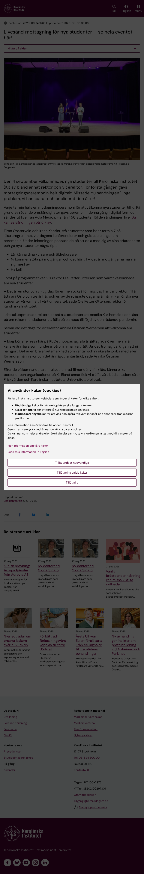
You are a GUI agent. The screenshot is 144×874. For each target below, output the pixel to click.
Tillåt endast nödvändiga (72, 463)
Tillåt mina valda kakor (72, 473)
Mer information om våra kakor (28, 446)
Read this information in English (28, 452)
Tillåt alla (72, 482)
